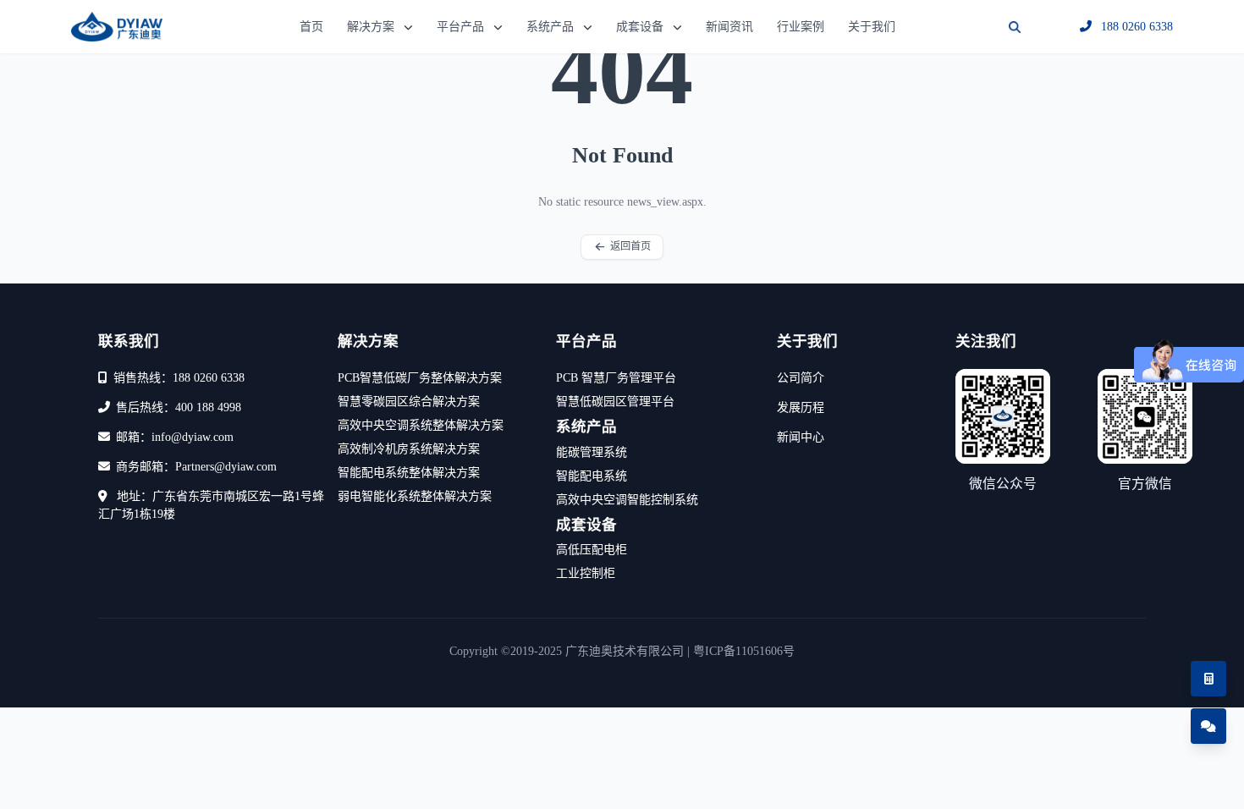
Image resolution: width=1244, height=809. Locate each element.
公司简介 (800, 377)
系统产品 (550, 26)
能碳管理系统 (591, 452)
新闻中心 (800, 437)
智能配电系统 (591, 476)
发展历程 (800, 407)
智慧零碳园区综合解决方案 (409, 401)
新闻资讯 (729, 26)
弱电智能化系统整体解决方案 (415, 496)
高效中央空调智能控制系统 (627, 499)
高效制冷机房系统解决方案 (409, 449)
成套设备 (639, 26)
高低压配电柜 (591, 549)
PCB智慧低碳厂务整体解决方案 (420, 377)
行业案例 (800, 26)
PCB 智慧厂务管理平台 (616, 377)
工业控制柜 (585, 573)
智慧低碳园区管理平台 (615, 401)
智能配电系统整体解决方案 (409, 472)
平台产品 (460, 26)
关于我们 (871, 26)
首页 (311, 26)
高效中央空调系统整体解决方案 (421, 425)
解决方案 (370, 26)
